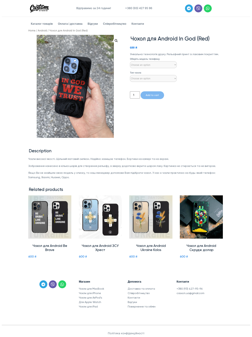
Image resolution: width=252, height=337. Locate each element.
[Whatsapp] (208, 8)
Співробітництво (114, 23)
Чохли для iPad (88, 306)
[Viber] (198, 8)
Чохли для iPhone (90, 293)
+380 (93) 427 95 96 (138, 8)
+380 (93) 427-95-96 (190, 288)
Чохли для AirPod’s (90, 297)
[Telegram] (189, 8)
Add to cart (152, 95)
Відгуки (93, 23)
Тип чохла (135, 73)
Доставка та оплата (141, 288)
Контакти (137, 23)
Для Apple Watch (90, 302)
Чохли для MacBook (91, 288)
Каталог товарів (42, 23)
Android (42, 30)
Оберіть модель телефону (145, 59)
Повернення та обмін (141, 306)
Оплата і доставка (70, 23)
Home (31, 30)
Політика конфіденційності (126, 333)
